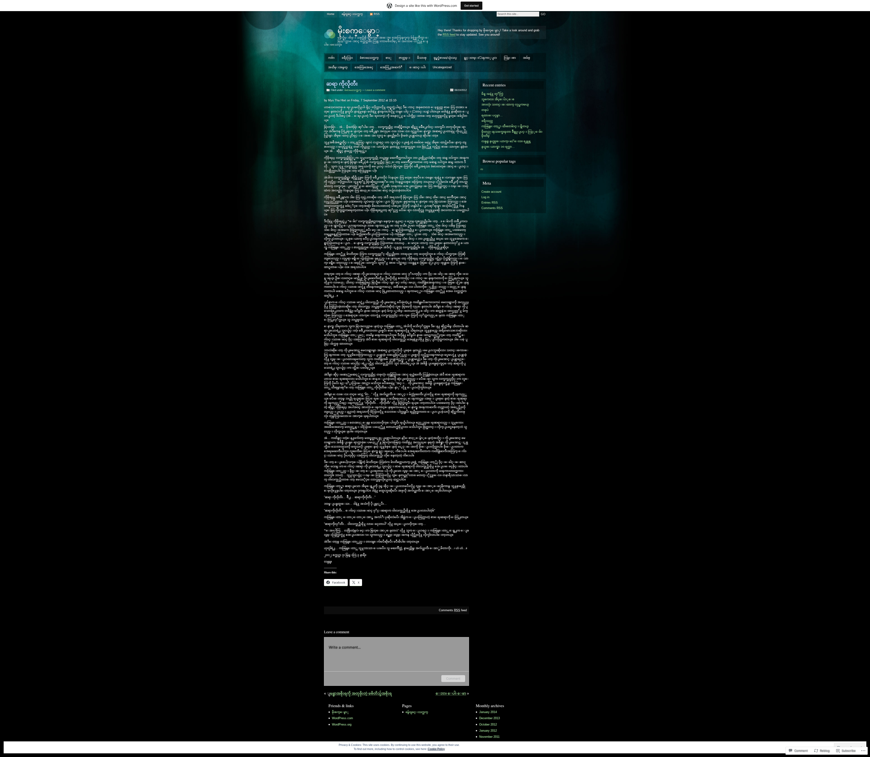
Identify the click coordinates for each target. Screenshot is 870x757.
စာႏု (389, 57)
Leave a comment (375, 90)
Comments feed (453, 610)
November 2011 (489, 736)
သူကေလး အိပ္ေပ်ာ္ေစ (497, 99)
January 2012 (488, 730)
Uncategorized (442, 67)
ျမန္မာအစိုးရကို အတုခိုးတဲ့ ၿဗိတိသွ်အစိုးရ (361, 693)
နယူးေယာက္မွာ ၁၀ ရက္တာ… (498, 146)
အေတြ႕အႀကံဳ (391, 67)
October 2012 (488, 724)
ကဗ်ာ (331, 57)
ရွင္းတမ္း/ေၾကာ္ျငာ (480, 57)
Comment (453, 678)
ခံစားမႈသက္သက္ (369, 57)
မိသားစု (422, 57)
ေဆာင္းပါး (417, 67)
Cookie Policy (436, 749)
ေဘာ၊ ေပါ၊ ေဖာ (451, 693)
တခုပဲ (485, 110)
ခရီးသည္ (487, 120)
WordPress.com (342, 718)
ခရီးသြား (347, 57)
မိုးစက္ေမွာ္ (359, 30)
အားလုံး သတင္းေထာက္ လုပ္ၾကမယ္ (505, 104)
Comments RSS (492, 208)
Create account (491, 191)
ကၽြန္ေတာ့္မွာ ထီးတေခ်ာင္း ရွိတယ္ (505, 126)
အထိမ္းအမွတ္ (338, 67)
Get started (471, 5)
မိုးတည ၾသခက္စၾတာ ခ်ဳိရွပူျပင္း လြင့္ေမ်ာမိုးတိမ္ (511, 133)
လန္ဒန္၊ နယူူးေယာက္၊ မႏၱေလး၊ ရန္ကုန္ (505, 141)
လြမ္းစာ (510, 57)
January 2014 (488, 712)
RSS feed (449, 34)
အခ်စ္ (526, 57)
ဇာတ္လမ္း (404, 57)
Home (330, 14)
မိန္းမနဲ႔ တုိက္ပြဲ (492, 93)
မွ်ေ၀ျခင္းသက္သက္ (352, 14)
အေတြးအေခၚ (364, 67)
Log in (485, 197)
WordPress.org (341, 724)
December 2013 (489, 718)
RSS (376, 14)
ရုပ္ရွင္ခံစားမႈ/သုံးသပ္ (445, 57)
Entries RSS (489, 202)
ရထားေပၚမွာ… (492, 115)
